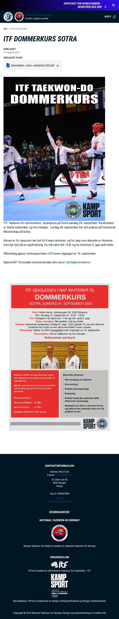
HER (50, 253)
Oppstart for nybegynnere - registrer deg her (83, 5)
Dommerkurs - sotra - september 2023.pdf (32, 65)
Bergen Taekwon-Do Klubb (38, 15)
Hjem (5, 29)
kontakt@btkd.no (63, 475)
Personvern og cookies (59, 501)
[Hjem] (8, 16)
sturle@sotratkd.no (78, 262)
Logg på (59, 498)
